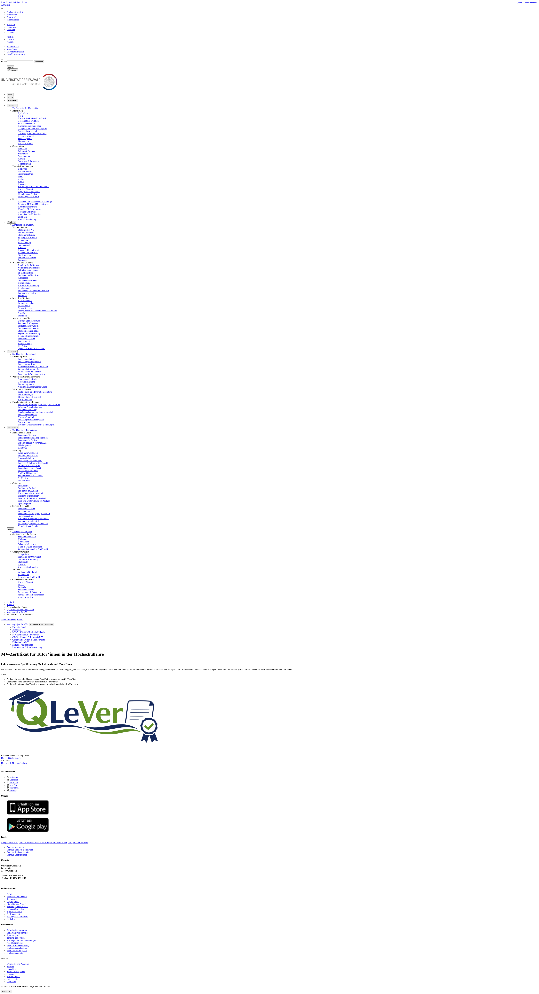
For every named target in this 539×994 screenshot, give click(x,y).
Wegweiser (12, 100)
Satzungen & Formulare (28, 161)
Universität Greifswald (11, 758)
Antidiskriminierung (27, 219)
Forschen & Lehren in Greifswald (33, 463)
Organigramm (24, 156)
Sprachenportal (24, 503)
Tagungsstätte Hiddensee (29, 191)
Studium (11, 222)
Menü (10, 94)
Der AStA (22, 346)
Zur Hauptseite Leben (22, 531)
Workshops (23, 278)
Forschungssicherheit (27, 414)
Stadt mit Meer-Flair (27, 536)
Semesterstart (24, 245)
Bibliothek (22, 169)
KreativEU (23, 448)
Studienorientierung (26, 235)
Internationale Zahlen (27, 440)
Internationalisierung (27, 435)
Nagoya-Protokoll (26, 417)
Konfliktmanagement (27, 207)
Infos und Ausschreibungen (30, 407)
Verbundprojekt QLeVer (12, 619)
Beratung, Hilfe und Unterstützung (33, 204)
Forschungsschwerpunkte (29, 361)
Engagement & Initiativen (29, 592)
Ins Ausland (23, 486)
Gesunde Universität (27, 212)
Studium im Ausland (27, 488)
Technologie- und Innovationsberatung (35, 392)
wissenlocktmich (25, 597)
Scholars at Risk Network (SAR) (32, 443)
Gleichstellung (24, 164)
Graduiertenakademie (27, 379)
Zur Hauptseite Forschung (24, 354)
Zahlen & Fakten (25, 143)
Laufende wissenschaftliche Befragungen (36, 424)
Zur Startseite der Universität (25, 108)
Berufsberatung (25, 343)
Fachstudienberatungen (28, 326)
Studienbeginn (24, 255)
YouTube (13, 785)
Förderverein (23, 141)
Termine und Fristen (27, 257)
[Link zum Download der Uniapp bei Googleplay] (28, 831)
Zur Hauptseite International (24, 430)
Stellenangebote (25, 138)
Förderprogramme (26, 384)
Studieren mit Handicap (28, 275)
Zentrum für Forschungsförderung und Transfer (39, 404)
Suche (4, 61)
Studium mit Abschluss (28, 455)
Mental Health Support (28, 470)
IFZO (20, 176)
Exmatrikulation (25, 300)
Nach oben (6, 991)
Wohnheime (23, 574)
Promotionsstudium (26, 303)
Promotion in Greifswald (29, 465)
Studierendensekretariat (28, 328)
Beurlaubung (23, 288)
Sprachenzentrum (25, 174)
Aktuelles (16, 629)
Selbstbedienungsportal (28, 270)
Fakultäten (22, 148)
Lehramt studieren (26, 232)
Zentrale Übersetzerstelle (29, 521)
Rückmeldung (24, 283)
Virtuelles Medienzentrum (29, 209)
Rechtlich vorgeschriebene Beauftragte (35, 201)
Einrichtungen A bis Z (27, 194)
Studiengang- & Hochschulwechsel (33, 290)
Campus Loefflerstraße (17, 855)
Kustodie (22, 184)
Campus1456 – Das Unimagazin (32, 128)
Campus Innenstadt (15, 847)
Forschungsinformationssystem (31, 374)
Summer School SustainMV (30, 475)
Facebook (13, 782)
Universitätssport (25, 189)
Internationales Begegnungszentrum (34, 513)
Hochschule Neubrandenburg (14, 763)
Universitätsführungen (28, 567)
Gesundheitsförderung (28, 559)
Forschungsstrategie (27, 359)
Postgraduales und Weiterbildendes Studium (37, 310)
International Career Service (30, 468)
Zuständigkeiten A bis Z (28, 196)
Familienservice (25, 341)
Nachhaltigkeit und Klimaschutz (32, 133)
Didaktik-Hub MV (20, 642)
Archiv (21, 181)
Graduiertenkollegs (26, 382)
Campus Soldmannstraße (18, 852)
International (13, 427)
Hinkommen (23, 539)
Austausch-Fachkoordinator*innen (33, 518)
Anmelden (5, 5)
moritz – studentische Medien (31, 595)
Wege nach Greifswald (28, 453)
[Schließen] (2, 8)
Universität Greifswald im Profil (32, 118)
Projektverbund (19, 627)
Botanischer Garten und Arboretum (33, 186)
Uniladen (22, 564)
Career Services (25, 308)
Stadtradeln (23, 562)
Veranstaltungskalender (28, 131)
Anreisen (22, 247)
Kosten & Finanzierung (28, 250)
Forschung (12, 351)
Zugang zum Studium (27, 237)
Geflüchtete (23, 478)
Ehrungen (22, 217)
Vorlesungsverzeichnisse (29, 268)
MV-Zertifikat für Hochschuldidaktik (28, 632)
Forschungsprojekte (26, 364)
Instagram (13, 777)
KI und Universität (26, 136)
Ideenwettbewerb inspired (29, 397)
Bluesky (13, 790)
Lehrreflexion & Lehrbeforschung (27, 647)
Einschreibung (24, 242)
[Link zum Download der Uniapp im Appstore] (28, 814)
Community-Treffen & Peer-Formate (28, 640)
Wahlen (21, 159)
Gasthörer (22, 313)
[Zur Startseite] (29, 89)
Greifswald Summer (27, 473)
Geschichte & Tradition (28, 121)
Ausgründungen (25, 399)
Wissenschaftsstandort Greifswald (33, 366)
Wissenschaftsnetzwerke (28, 369)
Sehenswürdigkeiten (27, 544)
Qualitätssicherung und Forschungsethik (35, 412)
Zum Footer (22, 2)
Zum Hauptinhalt (9, 2)
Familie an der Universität (29, 557)
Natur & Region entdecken (30, 547)
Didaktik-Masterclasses (22, 645)
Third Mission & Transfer (29, 371)
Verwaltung (23, 153)
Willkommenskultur (26, 123)
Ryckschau (23, 113)
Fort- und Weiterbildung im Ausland (34, 501)
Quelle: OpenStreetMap (526, 2)
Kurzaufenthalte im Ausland (30, 493)
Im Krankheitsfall (25, 273)
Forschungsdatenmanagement (31, 419)
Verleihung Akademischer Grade (32, 387)
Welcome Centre (25, 511)
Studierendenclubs (26, 589)
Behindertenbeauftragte (28, 336)
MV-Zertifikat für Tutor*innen (41, 624)
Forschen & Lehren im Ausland (32, 498)
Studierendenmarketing (28, 331)
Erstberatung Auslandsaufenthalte (33, 523)
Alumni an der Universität (29, 214)
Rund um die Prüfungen (28, 265)
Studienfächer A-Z (26, 230)
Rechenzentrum (25, 171)
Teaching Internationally (28, 496)
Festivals (22, 587)
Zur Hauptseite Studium (23, 225)
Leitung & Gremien (26, 151)
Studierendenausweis (27, 280)
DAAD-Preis (24, 480)
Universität (12, 106)
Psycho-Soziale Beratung (29, 333)
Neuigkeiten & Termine (28, 526)
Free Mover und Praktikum (30, 460)
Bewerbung (23, 240)
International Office (26, 338)
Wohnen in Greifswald (28, 252)
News (20, 116)
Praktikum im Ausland (28, 491)
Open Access (24, 422)
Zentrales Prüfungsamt (28, 323)
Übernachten (23, 541)
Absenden (39, 62)
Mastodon (14, 788)
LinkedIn (13, 780)
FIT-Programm (24, 445)
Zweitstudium (24, 305)
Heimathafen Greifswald (29, 577)
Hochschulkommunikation (29, 126)
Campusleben (24, 554)
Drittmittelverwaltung (27, 409)
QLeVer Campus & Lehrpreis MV (27, 637)
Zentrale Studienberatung (29, 321)
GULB (21, 179)
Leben (10, 529)
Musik (21, 584)
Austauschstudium (26, 458)
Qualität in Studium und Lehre (31, 348)
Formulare (22, 260)
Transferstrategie (25, 394)
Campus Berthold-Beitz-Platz (20, 850)
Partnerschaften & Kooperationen (33, 438)
